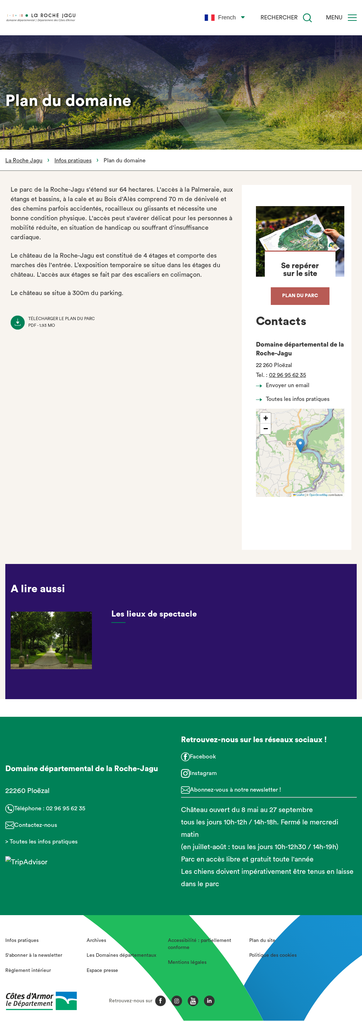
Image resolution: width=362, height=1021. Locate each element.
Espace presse (102, 970)
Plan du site (262, 940)
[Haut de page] (329, 977)
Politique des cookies (273, 955)
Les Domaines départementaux (121, 955)
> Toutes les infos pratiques (41, 842)
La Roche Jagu (23, 160)
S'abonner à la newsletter (33, 955)
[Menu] (352, 18)
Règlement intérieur (28, 970)
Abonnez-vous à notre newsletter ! (235, 790)
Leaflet (300, 495)
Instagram (203, 773)
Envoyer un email (287, 385)
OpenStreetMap (318, 495)
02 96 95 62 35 (287, 375)
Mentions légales (187, 962)
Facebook (203, 756)
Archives (96, 940)
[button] (300, 445)
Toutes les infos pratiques (297, 399)
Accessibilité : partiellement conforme (199, 944)
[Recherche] (307, 17)
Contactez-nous (35, 825)
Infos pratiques (73, 160)
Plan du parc (300, 295)
